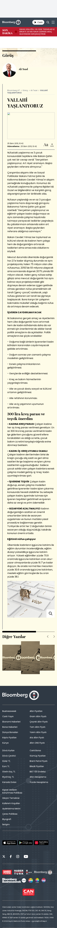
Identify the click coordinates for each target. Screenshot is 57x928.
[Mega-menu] (53, 22)
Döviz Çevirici (9, 755)
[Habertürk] (7, 872)
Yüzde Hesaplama (39, 782)
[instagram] (17, 857)
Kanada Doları (9, 782)
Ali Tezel (34, 90)
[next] (54, 636)
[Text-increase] (46, 145)
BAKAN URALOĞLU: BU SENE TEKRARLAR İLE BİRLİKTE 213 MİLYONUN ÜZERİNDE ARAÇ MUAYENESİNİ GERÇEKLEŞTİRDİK (37, 31)
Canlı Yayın (8, 716)
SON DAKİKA (7, 32)
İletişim (6, 824)
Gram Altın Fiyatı (38, 716)
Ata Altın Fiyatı (37, 737)
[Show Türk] (37, 880)
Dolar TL (6, 761)
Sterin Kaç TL (8, 771)
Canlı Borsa (35, 750)
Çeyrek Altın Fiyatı (39, 721)
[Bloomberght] (11, 22)
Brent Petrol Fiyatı (38, 761)
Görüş (25, 90)
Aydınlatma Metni (11, 808)
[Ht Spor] (29, 872)
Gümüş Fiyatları (38, 755)
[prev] (47, 636)
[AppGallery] (41, 843)
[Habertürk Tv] (19, 872)
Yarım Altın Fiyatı (38, 732)
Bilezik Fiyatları (37, 766)
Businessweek (9, 711)
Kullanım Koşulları (11, 803)
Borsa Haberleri (9, 727)
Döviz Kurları (8, 750)
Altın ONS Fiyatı (37, 742)
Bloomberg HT (13, 90)
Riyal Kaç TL (8, 776)
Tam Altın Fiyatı (37, 727)
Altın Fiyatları (36, 711)
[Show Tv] (30, 880)
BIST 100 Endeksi (38, 771)
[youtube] (26, 857)
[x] (3, 857)
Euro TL (6, 766)
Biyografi (6, 819)
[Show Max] (44, 880)
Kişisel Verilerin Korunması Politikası (12, 791)
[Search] (48, 22)
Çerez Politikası (9, 813)
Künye (5, 742)
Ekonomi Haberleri (11, 721)
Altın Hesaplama (38, 776)
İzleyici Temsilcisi (10, 798)
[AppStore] (9, 843)
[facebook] (11, 857)
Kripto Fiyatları (9, 737)
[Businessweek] (14, 880)
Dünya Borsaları (10, 732)
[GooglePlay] (25, 843)
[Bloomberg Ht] (43, 872)
